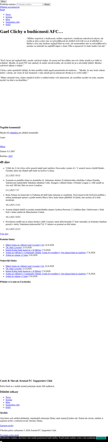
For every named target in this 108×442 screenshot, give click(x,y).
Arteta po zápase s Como (17, 255)
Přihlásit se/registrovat (9, 7)
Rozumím (101, 438)
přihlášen (14, 133)
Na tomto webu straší (9, 435)
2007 (10, 156)
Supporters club (13, 22)
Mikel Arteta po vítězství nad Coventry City (25, 245)
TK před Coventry (14, 247)
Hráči (8, 24)
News (8, 14)
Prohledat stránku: (8, 4)
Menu (3, 1)
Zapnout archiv (7, 425)
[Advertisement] (54, 103)
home (2, 9)
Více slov (4, 234)
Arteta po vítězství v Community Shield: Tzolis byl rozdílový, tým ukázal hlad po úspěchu (46, 252)
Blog (8, 19)
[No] (1, 441)
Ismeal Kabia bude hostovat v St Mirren (23, 250)
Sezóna (9, 17)
